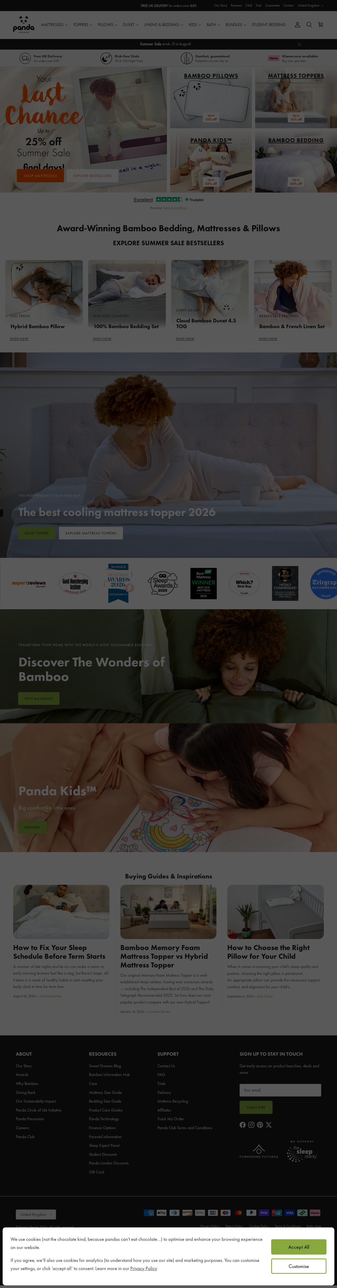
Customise (299, 1266)
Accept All (298, 1246)
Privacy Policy (143, 1268)
